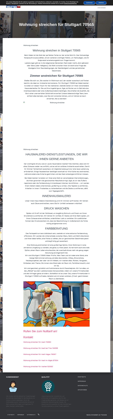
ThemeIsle (104, 415)
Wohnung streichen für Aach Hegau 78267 (39, 354)
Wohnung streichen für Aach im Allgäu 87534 (40, 360)
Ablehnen (101, 3)
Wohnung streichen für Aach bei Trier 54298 (40, 348)
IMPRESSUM (82, 381)
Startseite (82, 377)
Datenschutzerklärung (70, 3)
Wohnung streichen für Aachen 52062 (38, 366)
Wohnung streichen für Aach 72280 (37, 342)
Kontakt (28, 337)
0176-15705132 (101, 7)
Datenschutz (83, 385)
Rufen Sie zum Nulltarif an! (40, 331)
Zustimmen (89, 3)
